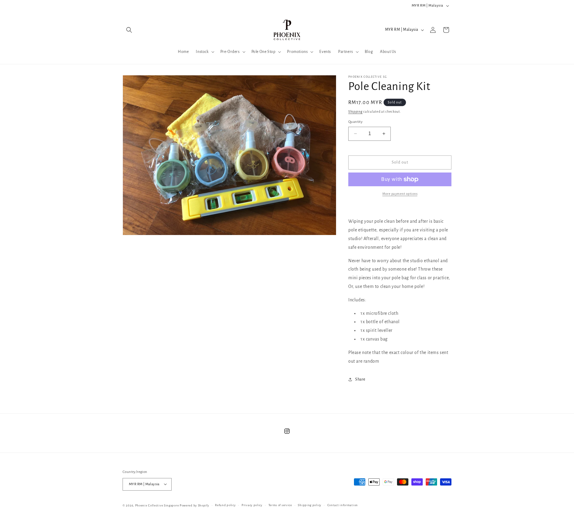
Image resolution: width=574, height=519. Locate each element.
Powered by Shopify (194, 505)
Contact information (342, 504)
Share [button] (360, 379)
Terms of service (280, 504)
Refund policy (225, 504)
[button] (129, 29)
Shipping (355, 111)
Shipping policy (309, 504)
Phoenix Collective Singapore (157, 505)
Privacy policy (252, 504)
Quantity (355, 122)
